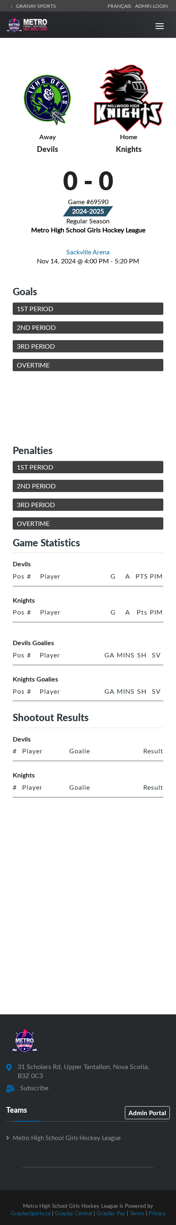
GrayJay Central (73, 1213)
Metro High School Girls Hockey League (67, 1138)
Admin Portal (147, 1112)
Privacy (157, 1213)
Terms (137, 1213)
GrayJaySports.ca (30, 1213)
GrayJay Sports (35, 5)
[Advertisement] (88, 407)
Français (121, 5)
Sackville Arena (88, 251)
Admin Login (151, 5)
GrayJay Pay (111, 1213)
